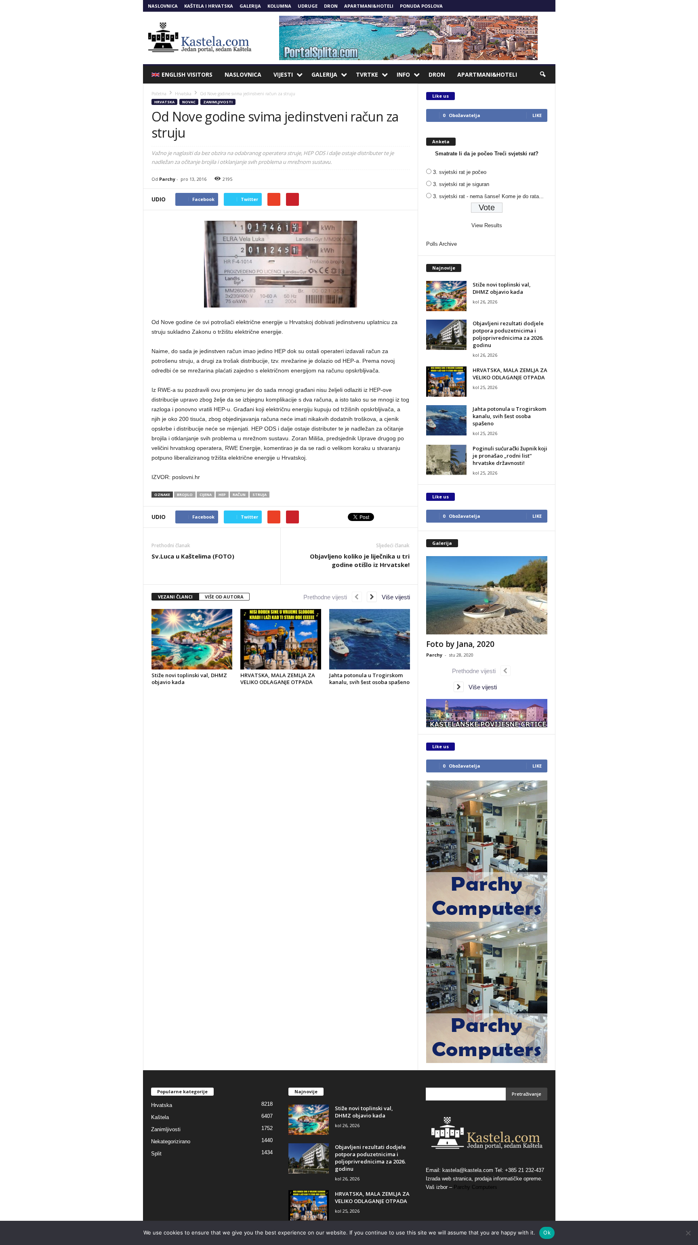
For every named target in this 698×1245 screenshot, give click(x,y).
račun (239, 494)
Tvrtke (367, 74)
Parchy (167, 179)
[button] (543, 75)
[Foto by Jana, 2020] (486, 595)
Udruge (307, 6)
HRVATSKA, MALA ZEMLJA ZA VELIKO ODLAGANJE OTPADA (277, 679)
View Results (486, 225)
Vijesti (283, 74)
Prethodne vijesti (327, 597)
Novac (189, 102)
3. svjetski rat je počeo (459, 172)
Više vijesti (393, 597)
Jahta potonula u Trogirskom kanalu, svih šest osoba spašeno (369, 679)
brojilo (185, 494)
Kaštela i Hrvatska (208, 6)
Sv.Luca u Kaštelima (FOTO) (192, 556)
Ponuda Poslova (421, 6)
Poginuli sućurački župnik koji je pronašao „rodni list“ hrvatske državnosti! (510, 456)
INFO (403, 74)
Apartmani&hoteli (368, 6)
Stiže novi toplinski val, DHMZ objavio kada (189, 679)
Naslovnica (163, 6)
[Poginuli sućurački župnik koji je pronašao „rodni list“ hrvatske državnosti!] (446, 460)
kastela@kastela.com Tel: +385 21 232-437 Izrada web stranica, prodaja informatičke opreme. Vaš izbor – (485, 1178)
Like (537, 115)
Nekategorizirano (170, 1141)
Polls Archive (441, 244)
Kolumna (279, 6)
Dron (331, 6)
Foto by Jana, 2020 (460, 644)
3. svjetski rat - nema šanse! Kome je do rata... (488, 196)
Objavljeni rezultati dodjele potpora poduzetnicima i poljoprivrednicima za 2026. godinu (508, 334)
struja (259, 494)
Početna (158, 93)
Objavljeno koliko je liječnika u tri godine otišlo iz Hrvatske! (360, 560)
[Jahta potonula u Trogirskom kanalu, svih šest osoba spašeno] (369, 639)
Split (156, 1154)
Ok (547, 1232)
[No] (688, 1233)
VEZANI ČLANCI (175, 597)
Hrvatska (164, 102)
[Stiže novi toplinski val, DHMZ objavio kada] (191, 639)
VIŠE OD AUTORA (224, 597)
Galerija (250, 6)
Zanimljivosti (218, 102)
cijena (206, 494)
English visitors (187, 74)
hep (222, 494)
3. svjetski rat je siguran (461, 184)
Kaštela (160, 1117)
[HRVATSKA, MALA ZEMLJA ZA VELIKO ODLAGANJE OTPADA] (280, 639)
